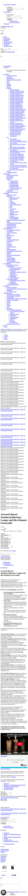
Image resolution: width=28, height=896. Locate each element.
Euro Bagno (13, 203)
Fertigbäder (13, 282)
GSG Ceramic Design (15, 204)
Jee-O (8, 82)
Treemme (9, 88)
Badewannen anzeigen (12, 175)
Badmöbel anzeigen (12, 195)
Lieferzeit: (3, 529)
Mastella (9, 85)
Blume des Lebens (14, 314)
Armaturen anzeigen (12, 75)
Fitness (8, 301)
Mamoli (9, 84)
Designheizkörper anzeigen (13, 230)
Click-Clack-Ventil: (5, 539)
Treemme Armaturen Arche (16, 98)
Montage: (3, 533)
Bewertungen (7, 563)
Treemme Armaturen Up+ (16, 123)
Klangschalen (13, 318)
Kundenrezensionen (9, 565)
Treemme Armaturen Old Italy (17, 110)
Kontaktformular (5, 849)
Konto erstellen (13, 21)
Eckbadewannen (14, 183)
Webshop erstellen (14, 891)
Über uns (3, 852)
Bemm (8, 234)
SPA (8, 307)
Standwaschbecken (11, 224)
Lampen (12, 319)
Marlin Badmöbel (14, 211)
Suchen (5, 325)
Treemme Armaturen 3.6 (16, 94)
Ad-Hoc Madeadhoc (12, 232)
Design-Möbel (10, 297)
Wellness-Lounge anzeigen (13, 294)
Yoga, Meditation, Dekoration (14, 310)
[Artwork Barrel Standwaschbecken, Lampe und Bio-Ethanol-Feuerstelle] (14, 410)
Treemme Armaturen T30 (16, 119)
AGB (5, 835)
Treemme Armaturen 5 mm (16, 96)
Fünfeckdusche (13, 274)
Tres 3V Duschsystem (15, 140)
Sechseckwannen (14, 189)
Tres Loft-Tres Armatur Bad (17, 154)
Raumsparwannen (14, 185)
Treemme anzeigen (14, 89)
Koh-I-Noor (13, 209)
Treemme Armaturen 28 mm (17, 92)
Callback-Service (5, 850)
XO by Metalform (11, 260)
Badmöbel (6, 40)
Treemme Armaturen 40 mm (17, 95)
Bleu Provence (10, 78)
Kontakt (6, 838)
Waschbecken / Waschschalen (14, 223)
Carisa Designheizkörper (13, 239)
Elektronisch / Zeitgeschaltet (14, 80)
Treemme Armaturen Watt (16, 127)
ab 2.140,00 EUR (5, 817)
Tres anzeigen (13, 138)
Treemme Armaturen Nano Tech (18, 109)
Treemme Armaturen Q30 (16, 116)
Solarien (9, 305)
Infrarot (8, 303)
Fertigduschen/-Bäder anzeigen (17, 280)
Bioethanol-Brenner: (6, 542)
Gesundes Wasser (14, 317)
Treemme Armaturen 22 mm (17, 91)
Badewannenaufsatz (15, 269)
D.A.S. (8, 242)
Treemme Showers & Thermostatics (15, 135)
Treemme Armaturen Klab (16, 106)
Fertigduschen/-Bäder (12, 279)
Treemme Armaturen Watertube (17, 126)
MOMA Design (14, 214)
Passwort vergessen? (15, 22)
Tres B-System (13, 143)
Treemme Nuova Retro (15, 133)
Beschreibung (7, 562)
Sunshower (9, 308)
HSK (8, 81)
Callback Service (8, 840)
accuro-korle (10, 231)
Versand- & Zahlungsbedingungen (12, 834)
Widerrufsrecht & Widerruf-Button (12, 837)
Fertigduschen (13, 283)
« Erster (6, 335)
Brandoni (9, 237)
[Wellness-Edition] (7, 26)
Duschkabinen (7, 43)
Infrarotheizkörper (11, 249)
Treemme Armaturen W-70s (17, 124)
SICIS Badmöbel (14, 217)
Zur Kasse (3, 859)
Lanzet (11, 210)
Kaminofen (9, 290)
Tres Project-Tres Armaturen (17, 159)
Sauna (8, 304)
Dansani (12, 202)
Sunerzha (9, 256)
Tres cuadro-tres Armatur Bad (17, 147)
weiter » (6, 337)
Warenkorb (3, 857)
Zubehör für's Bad (11, 225)
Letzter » (6, 339)
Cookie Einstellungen (9, 844)
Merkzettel (6, 23)
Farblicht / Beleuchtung (12, 300)
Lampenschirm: (4, 545)
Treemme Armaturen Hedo (16, 102)
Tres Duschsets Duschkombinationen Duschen (17, 150)
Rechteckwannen (14, 186)
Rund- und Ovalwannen (16, 188)
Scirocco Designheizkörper (13, 255)
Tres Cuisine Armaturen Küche (17, 148)
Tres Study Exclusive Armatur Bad (18, 166)
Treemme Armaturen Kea (16, 105)
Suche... (3, 52)
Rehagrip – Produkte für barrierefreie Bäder (14, 785)
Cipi (11, 200)
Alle (5, 36)
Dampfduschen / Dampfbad (13, 296)
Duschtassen (10, 178)
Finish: (2, 536)
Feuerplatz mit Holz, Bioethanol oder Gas (17, 289)
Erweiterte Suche (10, 52)
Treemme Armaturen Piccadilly (17, 115)
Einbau (8, 179)
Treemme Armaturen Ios (16, 103)
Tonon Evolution (11, 258)
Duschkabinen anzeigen (13, 265)
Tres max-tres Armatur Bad (16, 155)
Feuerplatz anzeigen (12, 287)
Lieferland (9, 7)
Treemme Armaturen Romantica (18, 117)
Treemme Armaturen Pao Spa (17, 112)
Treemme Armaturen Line (16, 108)
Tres (8, 137)
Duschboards (10, 176)
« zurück (6, 336)
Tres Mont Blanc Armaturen (17, 158)
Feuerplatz (6, 44)
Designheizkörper (8, 42)
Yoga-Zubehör (13, 322)
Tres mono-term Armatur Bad (17, 157)
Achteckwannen (14, 182)
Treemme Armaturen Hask (16, 101)
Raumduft (12, 321)
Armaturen (6, 37)
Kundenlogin (7, 12)
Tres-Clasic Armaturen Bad (16, 169)
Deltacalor (9, 244)
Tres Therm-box (14, 168)
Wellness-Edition (14, 218)
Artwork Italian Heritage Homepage (9, 797)
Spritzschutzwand (14, 277)
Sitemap (3, 861)
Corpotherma (10, 241)
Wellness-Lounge (8, 46)
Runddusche (13, 276)
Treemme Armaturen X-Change (18, 129)
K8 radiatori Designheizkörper (14, 251)
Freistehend (10, 190)
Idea (11, 207)
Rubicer (9, 87)
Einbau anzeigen (14, 181)
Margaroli (9, 252)
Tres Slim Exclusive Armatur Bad (18, 165)
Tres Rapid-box (14, 161)
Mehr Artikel (4, 799)
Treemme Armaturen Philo (16, 113)
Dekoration (12, 315)
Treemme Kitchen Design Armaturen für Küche (16, 131)
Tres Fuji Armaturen (15, 152)
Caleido (9, 238)
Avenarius (9, 77)
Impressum (6, 833)
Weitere (9, 171)
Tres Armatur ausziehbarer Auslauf (18, 141)
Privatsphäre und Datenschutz (11, 841)
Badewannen (7, 39)
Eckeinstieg (13, 270)
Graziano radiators (11, 246)
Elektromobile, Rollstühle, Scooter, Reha (17, 298)
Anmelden (13, 777)
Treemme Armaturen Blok (16, 99)
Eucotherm (9, 245)
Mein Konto (4, 856)
